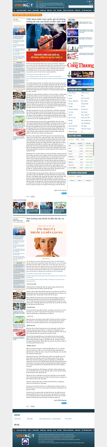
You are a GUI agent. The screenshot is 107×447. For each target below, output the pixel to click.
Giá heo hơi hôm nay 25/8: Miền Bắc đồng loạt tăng (49, 3)
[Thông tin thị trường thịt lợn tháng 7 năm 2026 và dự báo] (19, 135)
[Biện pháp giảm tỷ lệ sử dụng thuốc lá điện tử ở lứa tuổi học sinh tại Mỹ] (72, 36)
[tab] (71, 139)
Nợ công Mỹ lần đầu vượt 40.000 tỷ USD (18, 53)
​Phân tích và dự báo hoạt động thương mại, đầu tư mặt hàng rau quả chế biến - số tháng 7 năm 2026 (50, 8)
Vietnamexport (56, 419)
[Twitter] (89, 2)
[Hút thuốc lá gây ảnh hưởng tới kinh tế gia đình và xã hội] (60, 208)
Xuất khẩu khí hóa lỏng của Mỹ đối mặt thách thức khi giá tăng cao (18, 37)
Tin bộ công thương (21, 10)
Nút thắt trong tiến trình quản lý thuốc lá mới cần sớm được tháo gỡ (86, 47)
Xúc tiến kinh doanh (87, 10)
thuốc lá (33, 196)
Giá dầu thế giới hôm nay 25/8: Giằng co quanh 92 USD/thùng (18, 41)
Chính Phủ (17, 419)
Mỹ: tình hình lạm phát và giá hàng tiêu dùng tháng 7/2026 (18, 46)
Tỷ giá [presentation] (82, 139)
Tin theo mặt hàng (75, 90)
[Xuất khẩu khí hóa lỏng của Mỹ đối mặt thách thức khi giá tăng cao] (19, 34)
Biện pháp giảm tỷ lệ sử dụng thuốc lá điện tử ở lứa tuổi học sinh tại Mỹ (86, 31)
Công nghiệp (36, 10)
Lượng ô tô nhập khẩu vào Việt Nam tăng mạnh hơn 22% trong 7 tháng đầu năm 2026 (19, 76)
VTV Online (68, 419)
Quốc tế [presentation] (79, 176)
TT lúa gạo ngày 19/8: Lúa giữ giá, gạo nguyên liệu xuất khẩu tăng (18, 65)
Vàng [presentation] (77, 139)
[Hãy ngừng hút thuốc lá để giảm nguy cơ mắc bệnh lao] (72, 43)
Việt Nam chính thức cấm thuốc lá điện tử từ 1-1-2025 (18, 211)
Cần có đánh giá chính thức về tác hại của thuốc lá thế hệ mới (46, 211)
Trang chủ (14, 10)
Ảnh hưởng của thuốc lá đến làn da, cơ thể (37, 74)
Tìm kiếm (91, 4)
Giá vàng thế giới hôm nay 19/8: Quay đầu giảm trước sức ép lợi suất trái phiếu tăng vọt (19, 70)
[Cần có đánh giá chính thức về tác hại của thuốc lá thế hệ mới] (46, 208)
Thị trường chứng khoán (77, 173)
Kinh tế (29, 10)
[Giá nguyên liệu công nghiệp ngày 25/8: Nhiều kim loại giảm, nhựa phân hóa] (19, 109)
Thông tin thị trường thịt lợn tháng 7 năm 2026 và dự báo (19, 138)
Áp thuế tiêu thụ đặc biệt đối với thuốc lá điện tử (39, 273)
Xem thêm (93, 10)
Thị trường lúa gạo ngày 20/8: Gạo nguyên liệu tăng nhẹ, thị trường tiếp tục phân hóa (19, 57)
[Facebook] (87, 2)
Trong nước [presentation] (71, 176)
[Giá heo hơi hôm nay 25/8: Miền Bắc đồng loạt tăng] (19, 98)
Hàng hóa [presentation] (71, 139)
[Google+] (91, 2)
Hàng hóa (49, 10)
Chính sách (77, 10)
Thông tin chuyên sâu (68, 10)
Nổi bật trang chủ (19, 27)
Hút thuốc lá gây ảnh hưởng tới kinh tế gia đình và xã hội (59, 211)
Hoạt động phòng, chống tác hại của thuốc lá (27, 15)
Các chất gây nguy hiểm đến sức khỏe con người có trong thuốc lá (44, 76)
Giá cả (54, 10)
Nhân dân (30, 419)
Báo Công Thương (45, 419)
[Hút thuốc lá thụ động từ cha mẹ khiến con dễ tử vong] (33, 208)
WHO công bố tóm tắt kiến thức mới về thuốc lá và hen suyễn (86, 54)
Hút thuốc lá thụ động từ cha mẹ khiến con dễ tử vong (32, 211)
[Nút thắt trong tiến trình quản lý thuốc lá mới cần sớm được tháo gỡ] (72, 51)
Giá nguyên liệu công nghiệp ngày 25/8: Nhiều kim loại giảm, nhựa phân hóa (50, 5)
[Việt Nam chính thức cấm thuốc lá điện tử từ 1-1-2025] (19, 208)
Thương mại (43, 10)
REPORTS (90, 90)
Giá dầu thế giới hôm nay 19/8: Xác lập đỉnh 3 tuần (19, 86)
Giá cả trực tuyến (74, 136)
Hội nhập (59, 10)
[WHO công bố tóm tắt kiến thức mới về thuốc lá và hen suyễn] (72, 59)
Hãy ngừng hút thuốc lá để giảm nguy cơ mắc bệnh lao (85, 38)
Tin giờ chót (39, 1)
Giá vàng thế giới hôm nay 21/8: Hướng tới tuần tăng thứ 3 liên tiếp (19, 50)
